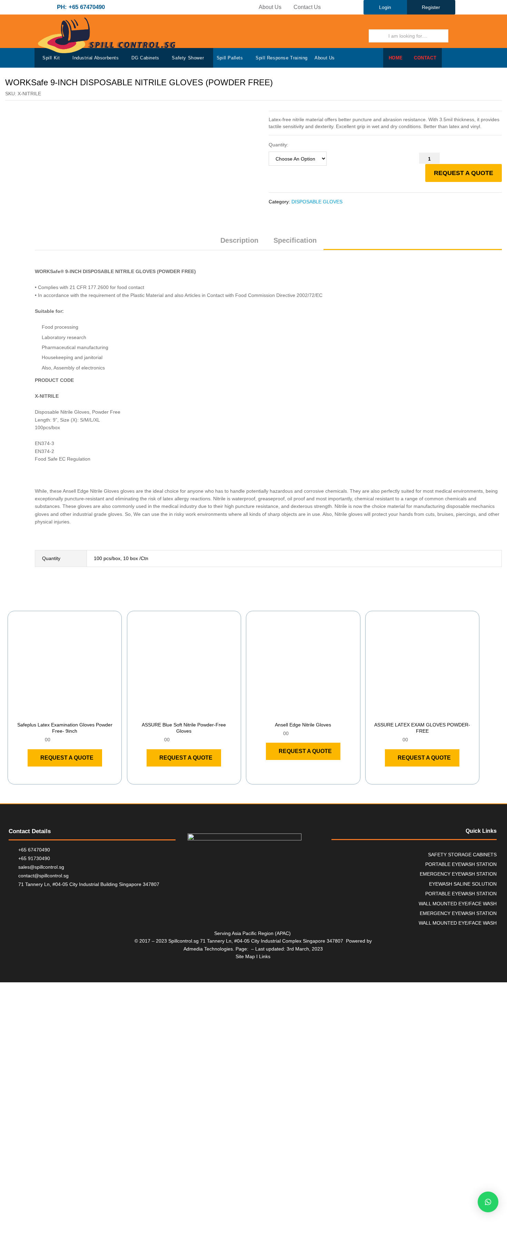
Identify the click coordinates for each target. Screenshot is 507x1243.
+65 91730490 (34, 858)
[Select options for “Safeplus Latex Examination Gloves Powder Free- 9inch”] (57, 713)
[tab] (239, 243)
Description (239, 240)
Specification (295, 240)
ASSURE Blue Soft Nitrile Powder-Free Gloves (184, 728)
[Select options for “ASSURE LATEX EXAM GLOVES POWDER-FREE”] (414, 713)
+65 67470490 (34, 849)
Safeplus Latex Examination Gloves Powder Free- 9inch (64, 728)
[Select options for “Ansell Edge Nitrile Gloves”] (295, 713)
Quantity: (278, 144)
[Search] (457, 35)
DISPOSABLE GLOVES (316, 201)
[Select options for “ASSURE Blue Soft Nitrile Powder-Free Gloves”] (176, 713)
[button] (488, 1202)
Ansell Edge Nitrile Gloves (303, 725)
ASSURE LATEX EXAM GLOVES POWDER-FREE (422, 728)
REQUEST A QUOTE (463, 173)
